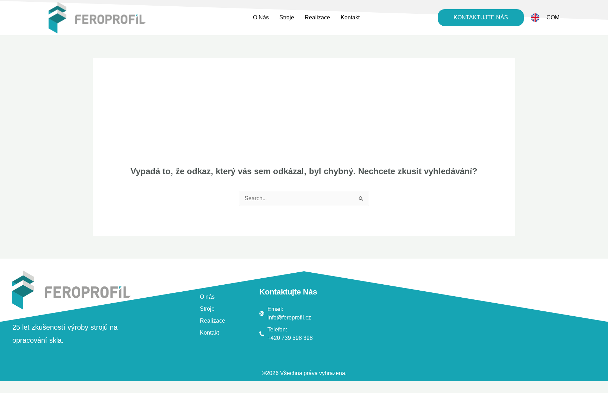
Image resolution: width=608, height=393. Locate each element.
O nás (261, 17)
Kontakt (350, 17)
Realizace (317, 17)
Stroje (286, 17)
